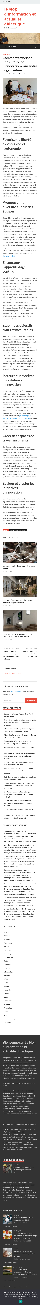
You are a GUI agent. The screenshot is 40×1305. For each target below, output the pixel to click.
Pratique (7, 1004)
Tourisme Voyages (10, 1019)
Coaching (7, 954)
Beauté (6, 947)
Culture (6, 961)
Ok (21, 1302)
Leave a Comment (30, 74)
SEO (5, 1015)
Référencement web (10, 1190)
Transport (7, 1022)
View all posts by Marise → (14, 673)
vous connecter (17, 691)
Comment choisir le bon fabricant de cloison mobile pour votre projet (17, 635)
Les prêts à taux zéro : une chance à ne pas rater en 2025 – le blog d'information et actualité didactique (19, 847)
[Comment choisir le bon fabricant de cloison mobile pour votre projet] (20, 621)
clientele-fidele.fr (9, 256)
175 (21, 1287)
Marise (20, 74)
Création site (8, 957)
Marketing (7, 990)
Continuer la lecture (10, 1226)
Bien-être (7, 950)
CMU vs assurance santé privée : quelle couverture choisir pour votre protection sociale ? (18, 794)
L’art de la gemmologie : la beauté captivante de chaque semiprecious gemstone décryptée (20, 722)
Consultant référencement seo (14, 1185)
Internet (7, 975)
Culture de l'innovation (18, 530)
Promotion (8, 1008)
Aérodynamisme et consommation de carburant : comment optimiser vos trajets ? (25, 1271)
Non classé (8, 1001)
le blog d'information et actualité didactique (20, 16)
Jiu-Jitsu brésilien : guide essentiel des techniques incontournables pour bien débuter (18, 803)
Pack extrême (22, 1182)
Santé (6, 1012)
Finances (7, 968)
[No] (37, 1297)
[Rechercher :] (20, 700)
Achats (6, 932)
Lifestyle (7, 979)
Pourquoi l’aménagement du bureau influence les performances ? (17, 601)
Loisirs (6, 983)
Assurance (7, 939)
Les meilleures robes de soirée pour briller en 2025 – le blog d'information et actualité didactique (20, 900)
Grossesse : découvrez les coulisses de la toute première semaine (24, 1253)
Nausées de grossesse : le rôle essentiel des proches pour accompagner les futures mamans (19, 755)
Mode (6, 997)
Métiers (6, 993)
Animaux (7, 936)
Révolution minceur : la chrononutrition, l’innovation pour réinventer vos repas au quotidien (19, 770)
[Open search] (34, 46)
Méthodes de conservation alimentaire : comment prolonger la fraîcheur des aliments (25, 1235)
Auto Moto (8, 943)
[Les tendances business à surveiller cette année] (20, 553)
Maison (6, 986)
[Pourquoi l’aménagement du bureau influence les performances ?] (20, 587)
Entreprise (6, 54)
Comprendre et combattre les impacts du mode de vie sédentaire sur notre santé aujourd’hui (19, 785)
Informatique (8, 972)
